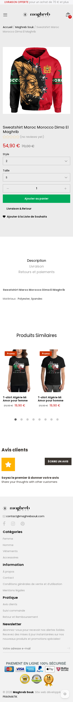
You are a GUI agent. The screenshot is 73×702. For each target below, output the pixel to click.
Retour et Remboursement (20, 617)
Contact (8, 578)
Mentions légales (14, 590)
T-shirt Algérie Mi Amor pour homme (50, 398)
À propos (8, 571)
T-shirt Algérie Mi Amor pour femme (15, 398)
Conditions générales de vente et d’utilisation (32, 584)
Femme (8, 539)
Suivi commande (14, 610)
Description (36, 260)
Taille (6, 170)
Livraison (36, 266)
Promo (11, 353)
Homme (8, 545)
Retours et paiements (37, 272)
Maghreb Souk (24, 27)
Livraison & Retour (19, 208)
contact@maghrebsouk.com (25, 516)
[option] (36, 80)
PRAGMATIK (10, 696)
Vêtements (10, 551)
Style (6, 154)
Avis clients (10, 604)
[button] (23, 137)
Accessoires (10, 557)
